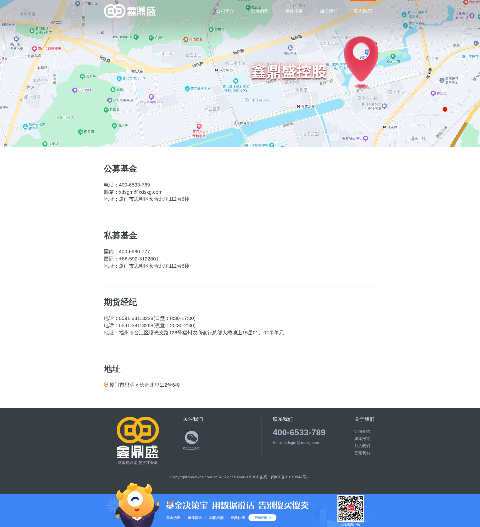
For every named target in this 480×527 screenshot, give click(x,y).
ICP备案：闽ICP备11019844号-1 (281, 477)
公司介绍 (362, 431)
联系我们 (363, 11)
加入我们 (329, 11)
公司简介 (225, 11)
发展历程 (260, 11)
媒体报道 (294, 11)
